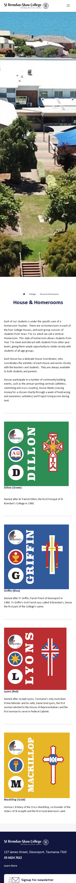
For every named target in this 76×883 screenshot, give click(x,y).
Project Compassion (49, 396)
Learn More (10, 865)
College (32, 294)
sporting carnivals (44, 383)
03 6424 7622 (13, 857)
